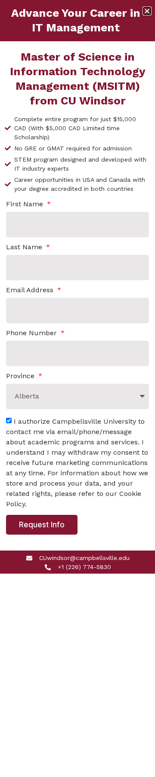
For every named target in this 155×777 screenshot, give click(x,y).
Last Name (25, 247)
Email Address (31, 290)
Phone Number (32, 333)
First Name (25, 204)
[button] (147, 11)
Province (21, 376)
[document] (77, 388)
